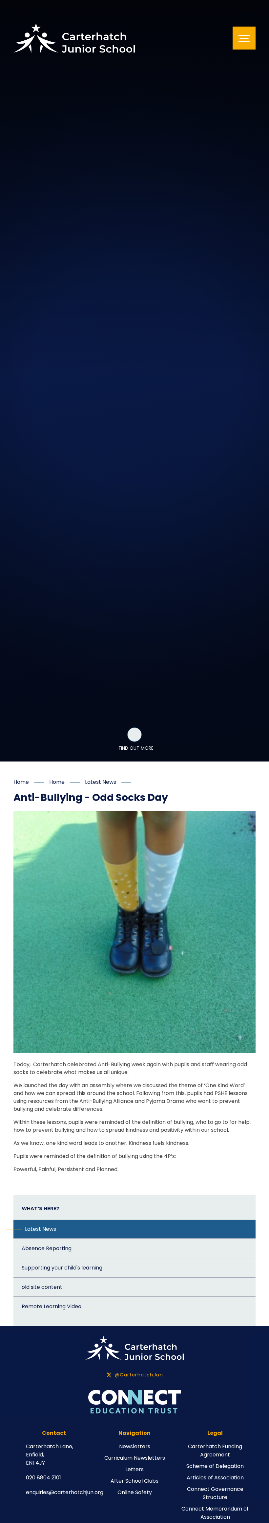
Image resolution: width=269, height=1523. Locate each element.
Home (21, 782)
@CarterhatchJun (139, 1374)
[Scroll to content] (134, 734)
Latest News (100, 782)
